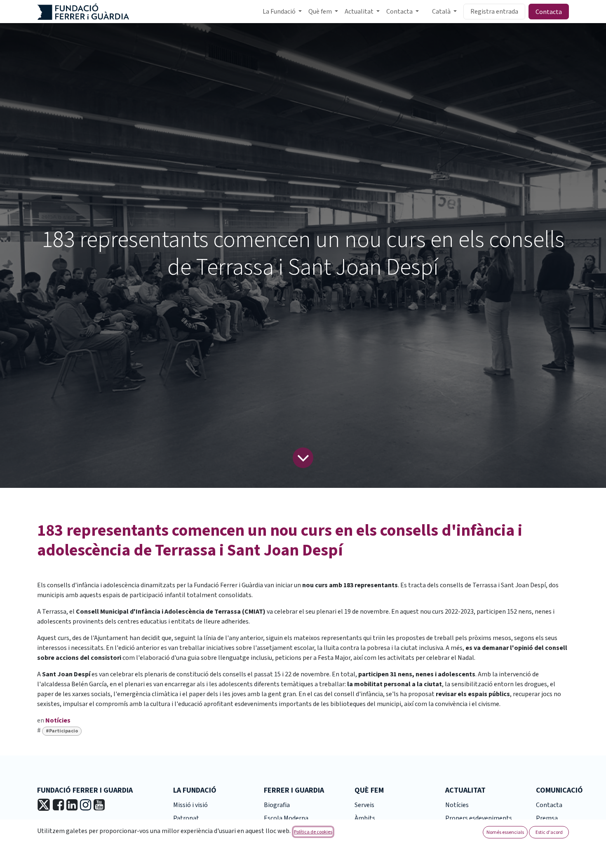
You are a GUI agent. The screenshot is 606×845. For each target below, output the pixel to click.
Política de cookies (313, 832)
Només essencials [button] (505, 832)
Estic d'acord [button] (549, 832)
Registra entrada (494, 11)
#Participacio (62, 730)
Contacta (549, 11)
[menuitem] (282, 11)
